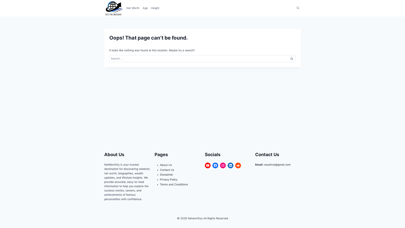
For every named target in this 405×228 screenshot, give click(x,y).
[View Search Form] (298, 8)
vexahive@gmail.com (277, 164)
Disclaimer (166, 174)
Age (145, 8)
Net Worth (132, 8)
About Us (166, 165)
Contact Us (167, 169)
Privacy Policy (168, 179)
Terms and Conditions (174, 184)
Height (155, 8)
